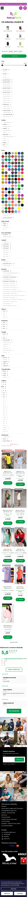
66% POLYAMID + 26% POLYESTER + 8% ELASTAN (14, 295)
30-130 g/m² (6, 242)
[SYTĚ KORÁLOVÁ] (6, 205)
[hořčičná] (2, 182)
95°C (5, 328)
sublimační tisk (7, 437)
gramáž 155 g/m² (7, 106)
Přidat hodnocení (14, 669)
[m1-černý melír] (12, 182)
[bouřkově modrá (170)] (6, 211)
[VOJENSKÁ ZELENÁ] (19, 198)
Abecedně (20, 51)
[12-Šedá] (15, 156)
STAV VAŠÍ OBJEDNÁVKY (7, 826)
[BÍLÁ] (22, 192)
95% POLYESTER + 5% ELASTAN (11, 287)
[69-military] (15, 169)
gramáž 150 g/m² (7, 88)
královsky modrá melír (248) (10, 213)
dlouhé (5, 223)
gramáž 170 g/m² (7, 90)
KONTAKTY (4, 806)
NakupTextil (6, 134)
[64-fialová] (9, 169)
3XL (4, 397)
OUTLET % (6, 78)
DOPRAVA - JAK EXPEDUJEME (8, 813)
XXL (4, 393)
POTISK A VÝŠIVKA (5, 821)
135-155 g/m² (7, 244)
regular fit (6, 361)
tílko (5, 336)
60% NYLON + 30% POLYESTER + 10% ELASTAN (14, 299)
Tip (4, 76)
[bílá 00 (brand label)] (15, 192)
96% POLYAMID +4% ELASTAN (10, 305)
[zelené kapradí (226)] (6, 208)
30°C (5, 322)
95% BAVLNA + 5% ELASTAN (10, 281)
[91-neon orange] (6, 176)
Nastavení (13, 889)
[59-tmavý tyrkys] (19, 166)
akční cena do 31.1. (8, 116)
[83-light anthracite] (6, 172)
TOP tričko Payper (8, 112)
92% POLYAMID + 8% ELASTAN (10, 293)
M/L (5, 415)
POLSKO (6, 140)
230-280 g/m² (7, 252)
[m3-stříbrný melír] (19, 182)
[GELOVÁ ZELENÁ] (2, 198)
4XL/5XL (5, 429)
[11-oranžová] (12, 156)
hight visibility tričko (8, 350)
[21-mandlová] (12, 159)
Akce (5, 72)
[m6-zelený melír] (6, 185)
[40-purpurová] (2, 166)
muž (5, 313)
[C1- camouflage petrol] (12, 188)
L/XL (5, 423)
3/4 (4, 229)
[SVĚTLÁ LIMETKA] (2, 205)
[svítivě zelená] (19, 185)
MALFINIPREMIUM (7, 130)
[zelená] (19, 188)
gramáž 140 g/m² (7, 98)
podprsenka (6, 348)
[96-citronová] (22, 176)
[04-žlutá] (15, 153)
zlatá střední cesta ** (8, 263)
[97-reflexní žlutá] (2, 179)
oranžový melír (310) (8, 218)
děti (5, 315)
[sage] (19, 205)
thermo (5, 346)
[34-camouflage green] (15, 163)
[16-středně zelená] (6, 159)
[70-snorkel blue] (19, 169)
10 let (5, 419)
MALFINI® (6, 128)
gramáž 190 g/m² (7, 96)
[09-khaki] (9, 156)
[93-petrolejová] (12, 176)
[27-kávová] (22, 159)
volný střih (6, 366)
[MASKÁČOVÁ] (19, 201)
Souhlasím (20, 893)
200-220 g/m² (7, 250)
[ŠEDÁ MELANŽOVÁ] (9, 195)
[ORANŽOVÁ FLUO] (12, 205)
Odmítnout (7, 893)
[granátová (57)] (9, 211)
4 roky (5, 407)
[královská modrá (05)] (2, 208)
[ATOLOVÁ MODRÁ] (6, 198)
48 (4, 405)
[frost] (22, 188)
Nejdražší (15, 51)
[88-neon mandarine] (19, 172)
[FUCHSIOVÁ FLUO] (12, 201)
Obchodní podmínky (5, 817)
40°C (5, 324)
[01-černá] (6, 153)
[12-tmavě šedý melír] (19, 156)
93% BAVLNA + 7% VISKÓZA (10, 283)
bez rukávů (6, 227)
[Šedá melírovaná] (22, 185)
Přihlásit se (19, 759)
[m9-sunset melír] (12, 185)
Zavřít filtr (15, 56)
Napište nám (4, 815)
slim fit (5, 363)
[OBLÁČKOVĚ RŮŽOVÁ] (15, 201)
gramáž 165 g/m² (7, 102)
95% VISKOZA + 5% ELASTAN (10, 301)
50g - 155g (6, 256)
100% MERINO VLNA (8, 279)
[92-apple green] (9, 176)
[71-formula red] (22, 169)
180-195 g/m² (7, 248)
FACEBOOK (6, 836)
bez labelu (6, 234)
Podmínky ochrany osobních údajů (9, 819)
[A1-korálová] (6, 179)
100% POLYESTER (8, 275)
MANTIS (5, 132)
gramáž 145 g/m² (7, 92)
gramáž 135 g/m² (7, 108)
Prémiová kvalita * (8, 110)
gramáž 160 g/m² (7, 80)
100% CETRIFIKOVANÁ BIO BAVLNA (11, 273)
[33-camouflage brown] (12, 163)
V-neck (5, 373)
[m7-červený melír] (9, 185)
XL (4, 390)
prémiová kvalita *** (8, 265)
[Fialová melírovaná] (22, 179)
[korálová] (6, 182)
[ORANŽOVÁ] (2, 195)
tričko (5, 334)
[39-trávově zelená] (22, 163)
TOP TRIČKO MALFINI (8, 114)
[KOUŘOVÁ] (12, 195)
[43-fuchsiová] (6, 166)
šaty (5, 338)
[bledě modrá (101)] (15, 211)
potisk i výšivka (7, 441)
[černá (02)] (22, 205)
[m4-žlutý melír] (22, 182)
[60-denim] (22, 166)
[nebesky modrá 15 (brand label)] (19, 192)
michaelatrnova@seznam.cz (10, 832)
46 (4, 403)
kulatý (5, 371)
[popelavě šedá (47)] (12, 208)
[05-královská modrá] (19, 153)
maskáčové (6, 344)
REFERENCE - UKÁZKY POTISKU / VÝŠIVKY (10, 823)
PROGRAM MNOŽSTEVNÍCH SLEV (9, 810)
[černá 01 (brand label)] (9, 192)
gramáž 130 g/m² (7, 94)
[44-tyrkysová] (9, 166)
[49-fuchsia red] (15, 166)
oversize (6, 352)
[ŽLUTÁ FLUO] (22, 201)
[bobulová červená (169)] (12, 211)
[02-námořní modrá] (9, 153)
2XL (4, 395)
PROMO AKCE (7, 104)
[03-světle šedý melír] (12, 153)
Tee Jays (6, 147)
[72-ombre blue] (2, 172)
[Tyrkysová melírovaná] (9, 188)
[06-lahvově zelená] (22, 153)
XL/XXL (5, 417)
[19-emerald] (9, 159)
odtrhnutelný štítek (8, 236)
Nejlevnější (11, 51)
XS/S (5, 413)
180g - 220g (6, 254)
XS (4, 382)
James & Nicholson (8, 122)
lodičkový (6, 377)
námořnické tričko (8, 342)
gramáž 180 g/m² (7, 82)
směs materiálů (7, 303)
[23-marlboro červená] (15, 159)
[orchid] (15, 205)
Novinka (5, 74)
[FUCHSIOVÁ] (19, 195)
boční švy (6, 357)
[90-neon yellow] (2, 176)
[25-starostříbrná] (19, 159)
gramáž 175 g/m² (7, 100)
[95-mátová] (19, 176)
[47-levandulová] (12, 166)
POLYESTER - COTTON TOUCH (10, 277)
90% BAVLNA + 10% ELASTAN (10, 285)
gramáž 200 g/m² (7, 84)
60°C (5, 326)
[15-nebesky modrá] (2, 159)
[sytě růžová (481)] (19, 211)
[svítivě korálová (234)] (22, 208)
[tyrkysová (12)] (15, 208)
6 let (5, 411)
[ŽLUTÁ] (15, 195)
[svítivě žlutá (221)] (19, 208)
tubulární (6, 359)
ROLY (5, 145)
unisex (5, 317)
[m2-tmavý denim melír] (15, 182)
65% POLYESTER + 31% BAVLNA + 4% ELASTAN (14, 291)
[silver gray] (15, 185)
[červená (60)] (9, 208)
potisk (5, 439)
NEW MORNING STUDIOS (9, 136)
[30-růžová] (6, 163)
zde (18, 885)
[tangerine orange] (2, 188)
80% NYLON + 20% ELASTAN (10, 297)
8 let (5, 409)
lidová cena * (7, 261)
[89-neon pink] (22, 172)
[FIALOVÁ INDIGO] (12, 198)
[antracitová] (9, 179)
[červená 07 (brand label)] (12, 192)
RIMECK (5, 143)
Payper (5, 138)
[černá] (15, 179)
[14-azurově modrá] (22, 156)
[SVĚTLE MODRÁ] (9, 201)
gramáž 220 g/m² (7, 86)
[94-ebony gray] (15, 176)
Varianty (8, 483)
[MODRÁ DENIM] (2, 201)
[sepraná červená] (2, 192)
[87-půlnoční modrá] (15, 172)
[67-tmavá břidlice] (12, 169)
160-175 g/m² (7, 246)
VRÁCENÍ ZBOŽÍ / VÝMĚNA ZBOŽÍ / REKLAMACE (12, 808)
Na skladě (6, 70)
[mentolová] (15, 188)
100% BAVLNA (7, 271)
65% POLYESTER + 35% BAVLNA (10, 289)
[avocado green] (12, 179)
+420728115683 (7, 834)
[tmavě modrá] (6, 188)
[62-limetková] (2, 169)
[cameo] (6, 192)
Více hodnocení (14, 711)
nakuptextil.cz (7, 839)
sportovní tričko (7, 340)
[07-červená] (2, 156)
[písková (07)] (2, 211)
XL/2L (5, 425)
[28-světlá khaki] (2, 163)
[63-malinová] (6, 169)
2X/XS (5, 431)
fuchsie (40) (6, 216)
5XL (4, 401)
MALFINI (5, 124)
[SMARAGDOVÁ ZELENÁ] (9, 205)
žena (5, 311)
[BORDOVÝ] (9, 198)
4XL (4, 399)
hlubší (5, 375)
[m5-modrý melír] (2, 185)
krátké (5, 225)
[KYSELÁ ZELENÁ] (15, 198)
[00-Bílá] (2, 153)
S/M (5, 421)
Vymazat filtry (13, 444)
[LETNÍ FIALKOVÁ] (22, 195)
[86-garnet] (12, 172)
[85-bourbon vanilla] (9, 172)
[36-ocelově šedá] (19, 163)
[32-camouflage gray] (9, 163)
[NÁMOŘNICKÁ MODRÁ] (6, 195)
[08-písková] (6, 156)
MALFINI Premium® (8, 126)
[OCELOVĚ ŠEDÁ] (6, 201)
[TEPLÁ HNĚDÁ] (22, 198)
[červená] (19, 179)
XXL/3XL (5, 427)
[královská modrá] (9, 182)
